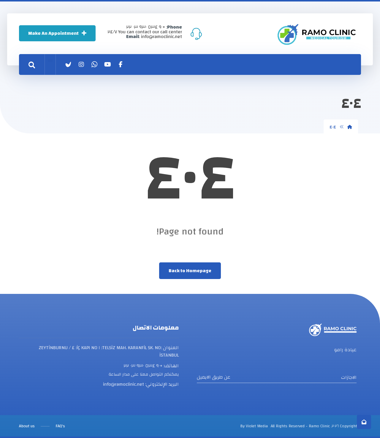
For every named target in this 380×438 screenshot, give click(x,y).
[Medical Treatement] (316, 34)
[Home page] (349, 127)
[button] (120, 64)
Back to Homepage (190, 270)
